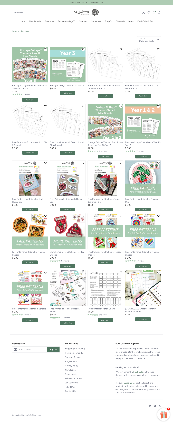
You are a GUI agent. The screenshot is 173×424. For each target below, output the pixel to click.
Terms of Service (73, 357)
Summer (83, 21)
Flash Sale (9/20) (145, 21)
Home (22, 21)
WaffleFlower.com (34, 415)
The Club (120, 21)
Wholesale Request (74, 378)
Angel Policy (71, 361)
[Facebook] (149, 405)
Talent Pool (70, 387)
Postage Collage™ (66, 21)
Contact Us (70, 391)
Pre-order (49, 21)
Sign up (53, 349)
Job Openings (71, 382)
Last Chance (130, 383)
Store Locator (71, 374)
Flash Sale (138, 372)
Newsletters (70, 370)
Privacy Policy (71, 365)
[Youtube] (154, 405)
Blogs (131, 21)
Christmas (96, 21)
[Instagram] (159, 405)
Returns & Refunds (74, 353)
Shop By (108, 21)
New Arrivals (35, 21)
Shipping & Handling (75, 348)
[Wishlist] (154, 13)
